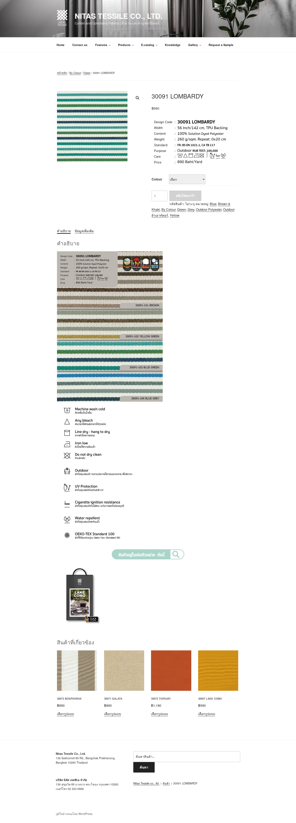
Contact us (79, 45)
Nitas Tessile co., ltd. (118, 15)
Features (101, 45)
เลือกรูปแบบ (65, 713)
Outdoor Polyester (208, 209)
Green (86, 73)
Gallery (193, 45)
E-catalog (147, 45)
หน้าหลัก (62, 73)
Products (124, 45)
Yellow (174, 215)
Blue (213, 203)
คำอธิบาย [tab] (64, 231)
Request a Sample (221, 45)
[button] (137, 98)
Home (60, 45)
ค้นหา (144, 767)
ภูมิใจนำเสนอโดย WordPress (74, 814)
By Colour (75, 73)
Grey (191, 209)
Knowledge (172, 45)
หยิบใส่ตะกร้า (185, 195)
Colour (157, 179)
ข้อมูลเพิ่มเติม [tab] (84, 231)
